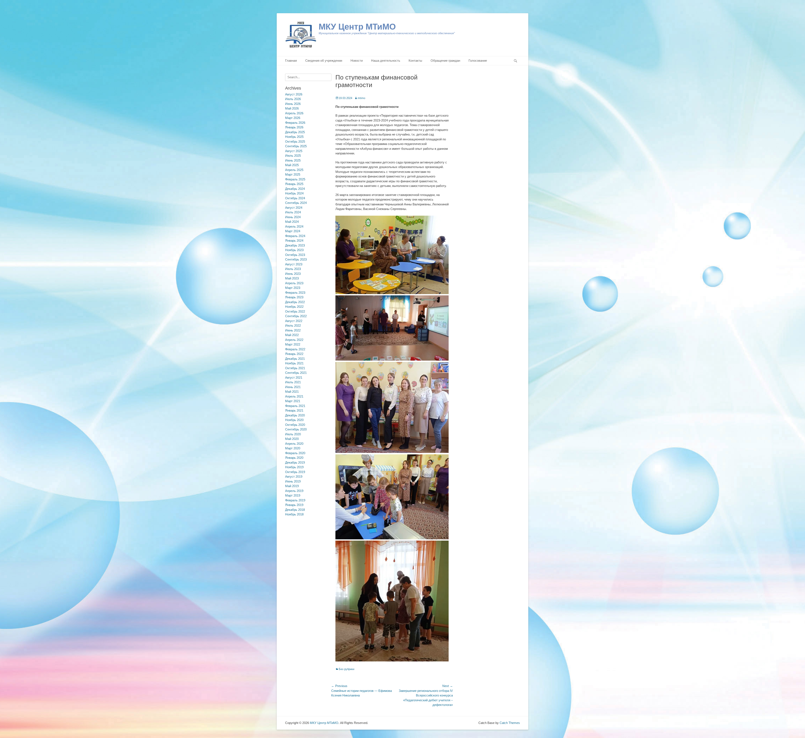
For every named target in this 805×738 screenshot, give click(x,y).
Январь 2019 (294, 505)
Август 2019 (293, 476)
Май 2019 (292, 486)
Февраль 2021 (295, 406)
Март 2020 (292, 448)
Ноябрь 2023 (294, 250)
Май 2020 (292, 439)
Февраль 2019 (295, 500)
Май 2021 (292, 391)
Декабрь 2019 (295, 462)
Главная (291, 60)
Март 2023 (292, 287)
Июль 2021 (293, 382)
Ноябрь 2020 (294, 420)
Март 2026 (292, 118)
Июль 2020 (293, 434)
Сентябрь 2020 (296, 429)
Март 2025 (292, 174)
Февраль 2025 (295, 179)
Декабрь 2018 (295, 509)
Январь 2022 (294, 354)
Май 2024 (292, 221)
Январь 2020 (294, 457)
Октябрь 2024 (295, 198)
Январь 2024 (294, 240)
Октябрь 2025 (295, 141)
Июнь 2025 (293, 160)
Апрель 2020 (294, 443)
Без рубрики (346, 669)
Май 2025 (292, 165)
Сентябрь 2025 (296, 146)
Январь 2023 (294, 297)
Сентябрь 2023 (296, 259)
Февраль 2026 (295, 122)
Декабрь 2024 (295, 188)
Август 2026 (293, 94)
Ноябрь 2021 (294, 363)
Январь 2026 (294, 127)
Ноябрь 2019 (294, 467)
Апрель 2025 (294, 170)
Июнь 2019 (293, 481)
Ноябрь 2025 (294, 136)
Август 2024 (293, 207)
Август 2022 (293, 321)
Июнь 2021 (293, 387)
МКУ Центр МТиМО (357, 26)
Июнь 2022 (293, 330)
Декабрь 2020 (295, 415)
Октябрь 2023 (295, 255)
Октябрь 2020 (295, 424)
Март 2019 (292, 495)
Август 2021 (293, 377)
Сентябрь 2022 (296, 316)
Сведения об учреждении (323, 60)
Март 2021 (292, 401)
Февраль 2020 (295, 453)
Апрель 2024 (294, 226)
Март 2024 (292, 231)
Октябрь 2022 (295, 311)
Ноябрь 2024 (294, 193)
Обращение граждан (445, 60)
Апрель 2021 (294, 396)
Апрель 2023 (294, 283)
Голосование (478, 60)
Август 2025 (293, 151)
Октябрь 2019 (295, 472)
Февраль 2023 (295, 292)
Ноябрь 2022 (294, 306)
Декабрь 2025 (295, 132)
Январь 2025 (294, 184)
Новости (357, 60)
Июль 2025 (293, 155)
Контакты (415, 60)
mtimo (361, 98)
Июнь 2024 (293, 217)
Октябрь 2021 (295, 368)
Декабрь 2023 (295, 245)
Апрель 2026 (294, 113)
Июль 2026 (293, 99)
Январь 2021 (294, 410)
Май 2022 (292, 335)
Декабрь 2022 (295, 302)
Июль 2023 (293, 269)
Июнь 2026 (293, 104)
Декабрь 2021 (295, 358)
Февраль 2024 (295, 236)
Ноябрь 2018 (294, 514)
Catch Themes (510, 723)
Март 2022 (292, 344)
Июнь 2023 (293, 273)
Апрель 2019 (294, 491)
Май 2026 (292, 108)
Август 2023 (293, 264)
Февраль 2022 (295, 349)
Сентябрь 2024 (296, 203)
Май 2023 (292, 278)
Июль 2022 (293, 325)
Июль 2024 (293, 212)
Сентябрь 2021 (296, 372)
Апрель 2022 (294, 340)
